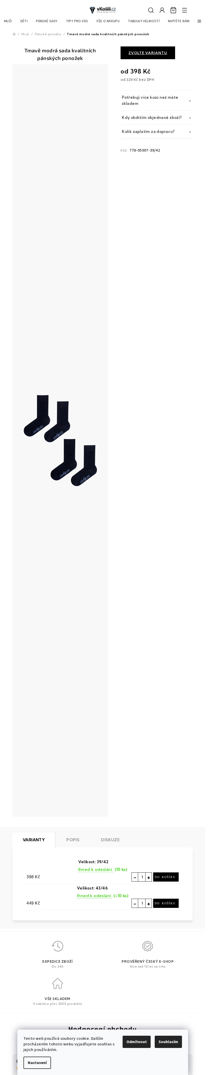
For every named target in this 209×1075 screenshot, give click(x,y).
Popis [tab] (73, 839)
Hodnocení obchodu (102, 1029)
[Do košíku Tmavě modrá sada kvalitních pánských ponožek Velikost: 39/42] (166, 877)
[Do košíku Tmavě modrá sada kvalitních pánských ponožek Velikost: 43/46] (166, 903)
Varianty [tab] (34, 839)
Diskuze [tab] (110, 839)
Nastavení (37, 1063)
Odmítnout (136, 1042)
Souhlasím (168, 1042)
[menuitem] (8, 21)
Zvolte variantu (147, 53)
